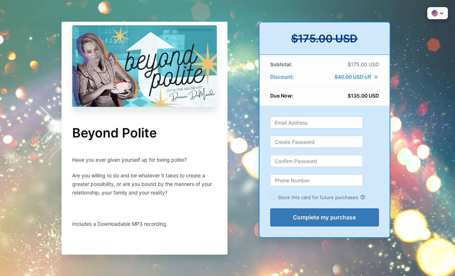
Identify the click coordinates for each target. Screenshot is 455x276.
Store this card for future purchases (321, 197)
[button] (438, 13)
